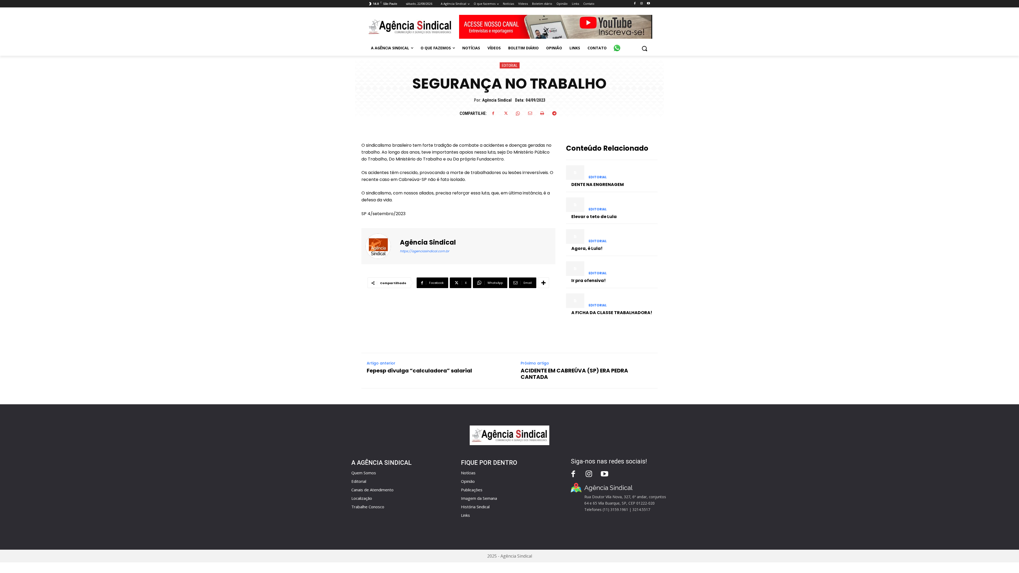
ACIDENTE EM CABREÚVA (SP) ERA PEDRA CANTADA (574, 373)
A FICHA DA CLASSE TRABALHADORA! (611, 313)
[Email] (530, 113)
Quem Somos (363, 472)
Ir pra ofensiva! (588, 280)
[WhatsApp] (517, 113)
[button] (644, 48)
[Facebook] (634, 3)
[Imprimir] (542, 113)
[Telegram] (554, 113)
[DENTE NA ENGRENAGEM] (575, 172)
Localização (361, 498)
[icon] (617, 45)
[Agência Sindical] (381, 246)
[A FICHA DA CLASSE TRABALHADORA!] (575, 300)
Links (465, 515)
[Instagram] (641, 3)
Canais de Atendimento (372, 489)
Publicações (471, 489)
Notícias (468, 472)
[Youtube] (648, 3)
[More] (543, 282)
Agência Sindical (497, 100)
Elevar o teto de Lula (594, 217)
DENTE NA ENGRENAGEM (597, 184)
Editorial (509, 65)
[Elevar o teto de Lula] (575, 204)
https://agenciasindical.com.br (424, 251)
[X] (505, 113)
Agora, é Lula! (587, 248)
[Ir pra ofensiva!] (575, 268)
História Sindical (475, 506)
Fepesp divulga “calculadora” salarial (419, 370)
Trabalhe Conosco (367, 506)
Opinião (468, 481)
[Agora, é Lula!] (575, 236)
